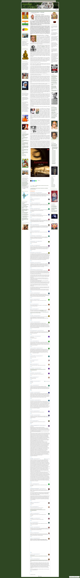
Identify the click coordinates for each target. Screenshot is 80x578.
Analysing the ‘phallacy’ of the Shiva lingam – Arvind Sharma (25, 153)
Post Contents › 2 (54, 151)
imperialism (37, 185)
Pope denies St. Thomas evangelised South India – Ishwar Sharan (54, 209)
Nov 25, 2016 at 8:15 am (35, 513)
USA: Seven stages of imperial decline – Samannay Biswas (25, 141)
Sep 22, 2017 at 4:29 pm (36, 299)
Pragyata (52, 183)
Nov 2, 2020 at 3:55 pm (35, 224)
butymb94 (31, 502)
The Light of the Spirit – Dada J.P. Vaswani (35, 188)
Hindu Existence (53, 186)
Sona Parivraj (31, 458)
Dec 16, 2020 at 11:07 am (36, 208)
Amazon (39, 312)
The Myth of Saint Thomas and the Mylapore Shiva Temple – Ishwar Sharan (44, 1)
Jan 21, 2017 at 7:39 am (35, 420)
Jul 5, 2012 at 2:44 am (36, 532)
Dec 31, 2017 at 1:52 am (37, 252)
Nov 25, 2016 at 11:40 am (35, 502)
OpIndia (52, 177)
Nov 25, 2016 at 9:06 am (35, 506)
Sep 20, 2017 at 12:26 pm (36, 315)
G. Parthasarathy (43, 46)
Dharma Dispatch (53, 185)
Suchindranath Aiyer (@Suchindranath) (34, 488)
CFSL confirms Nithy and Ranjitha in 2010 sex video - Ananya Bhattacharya (54, 77)
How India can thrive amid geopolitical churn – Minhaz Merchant (54, 117)
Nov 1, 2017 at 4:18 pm (37, 262)
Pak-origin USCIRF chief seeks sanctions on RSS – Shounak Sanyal (54, 110)
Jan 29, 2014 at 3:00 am (34, 522)
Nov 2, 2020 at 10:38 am (38, 235)
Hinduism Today (53, 184)
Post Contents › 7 (54, 157)
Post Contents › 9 (54, 159)
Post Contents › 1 (54, 150)
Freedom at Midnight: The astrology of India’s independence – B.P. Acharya (54, 113)
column (39, 15)
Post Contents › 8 (54, 158)
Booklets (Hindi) (24, 154)
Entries (24, 9)
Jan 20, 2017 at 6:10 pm (36, 458)
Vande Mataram (54, 160)
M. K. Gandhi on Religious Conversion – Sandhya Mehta (25, 207)
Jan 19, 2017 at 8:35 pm (42, 488)
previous (37, 15)
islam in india (45, 185)
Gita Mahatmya (53, 161)
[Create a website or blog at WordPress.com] (38, 576)
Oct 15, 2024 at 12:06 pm (38, 192)
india (33, 185)
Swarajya (52, 182)
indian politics (42, 185)
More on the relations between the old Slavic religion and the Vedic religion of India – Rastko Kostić (54, 87)
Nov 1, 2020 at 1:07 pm (38, 241)
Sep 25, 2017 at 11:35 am (39, 269)
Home (23, 1)
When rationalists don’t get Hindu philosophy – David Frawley (25, 150)
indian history (39, 185)
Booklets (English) (24, 155)
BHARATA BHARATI (27, 4)
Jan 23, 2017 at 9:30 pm (36, 392)
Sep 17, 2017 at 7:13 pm (40, 330)
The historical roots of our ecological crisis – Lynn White (25, 138)
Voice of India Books (29, 1)
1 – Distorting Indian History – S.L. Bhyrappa (37, 12)
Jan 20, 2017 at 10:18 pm (42, 425)
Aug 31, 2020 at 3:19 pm (36, 245)
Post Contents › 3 (54, 152)
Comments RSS (28, 9)
